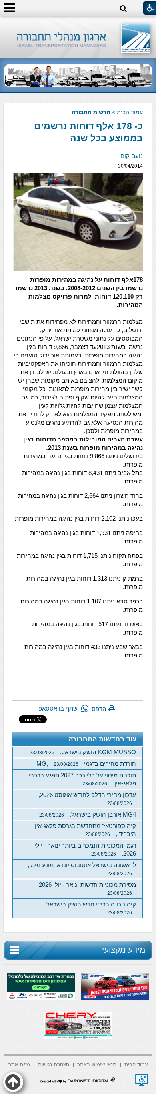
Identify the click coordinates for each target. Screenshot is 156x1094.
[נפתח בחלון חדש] (141, 1080)
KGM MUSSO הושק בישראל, (83, 752)
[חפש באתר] (123, 8)
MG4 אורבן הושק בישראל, (87, 814)
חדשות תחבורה (91, 112)
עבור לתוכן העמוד (78, 23)
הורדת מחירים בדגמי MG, (86, 763)
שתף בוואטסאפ (58, 708)
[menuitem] (136, 1064)
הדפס (99, 708)
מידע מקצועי (123, 949)
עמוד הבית (130, 112)
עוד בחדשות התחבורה (102, 739)
